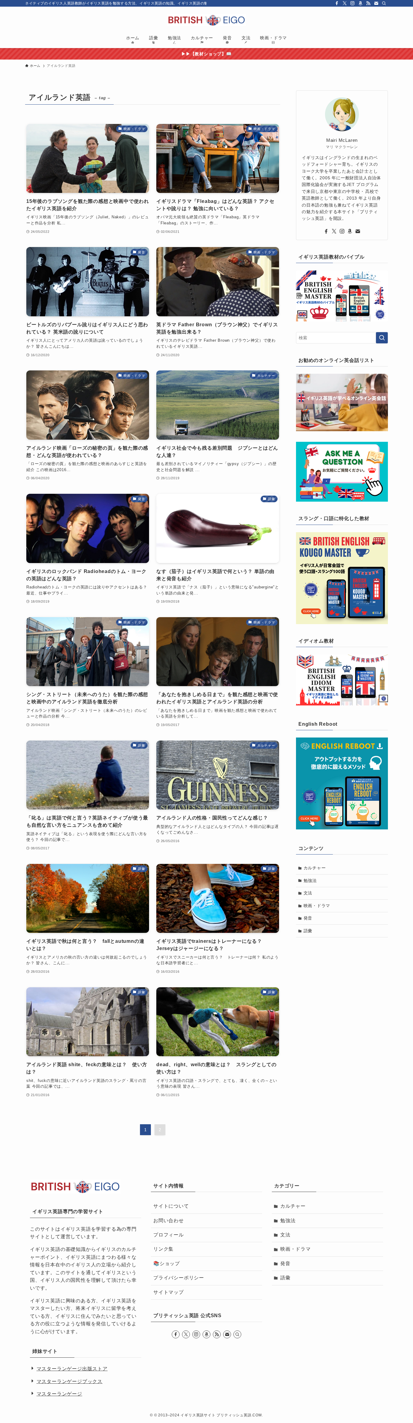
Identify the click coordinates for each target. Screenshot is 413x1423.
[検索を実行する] (382, 338)
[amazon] (360, 3)
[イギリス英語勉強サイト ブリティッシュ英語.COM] (206, 20)
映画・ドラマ (317, 905)
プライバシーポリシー (178, 1277)
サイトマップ (168, 1292)
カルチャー (315, 867)
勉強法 (310, 880)
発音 (308, 918)
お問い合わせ (168, 1220)
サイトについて (171, 1206)
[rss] (368, 3)
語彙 (308, 930)
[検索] (384, 3)
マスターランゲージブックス (69, 1381)
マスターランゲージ (59, 1393)
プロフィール (168, 1234)
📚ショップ (166, 1263)
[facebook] (337, 3)
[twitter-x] (345, 3)
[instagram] (352, 3)
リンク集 (163, 1249)
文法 (308, 893)
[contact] (376, 3)
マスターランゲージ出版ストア (72, 1368)
